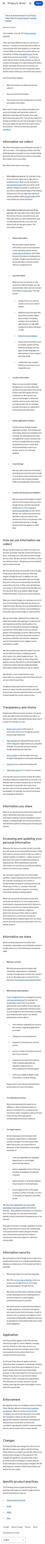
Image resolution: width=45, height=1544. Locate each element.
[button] (4, 3)
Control (9, 764)
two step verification (24, 1280)
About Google (17, 1527)
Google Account (26, 54)
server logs (28, 291)
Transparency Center (11, 1533)
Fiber (8, 1518)
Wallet (9, 1512)
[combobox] (14, 1540)
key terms (16, 118)
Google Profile (29, 196)
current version (23, 18)
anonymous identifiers (20, 511)
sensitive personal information (29, 980)
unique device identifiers (21, 253)
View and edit (12, 741)
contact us (7, 129)
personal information (15, 185)
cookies (31, 508)
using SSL (35, 1274)
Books (9, 1506)
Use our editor (12, 755)
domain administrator (16, 1000)
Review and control (14, 729)
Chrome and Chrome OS (16, 1500)
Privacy (28, 1527)
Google (6, 1527)
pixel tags (24, 621)
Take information (13, 770)
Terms (35, 1527)
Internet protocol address (27, 336)
